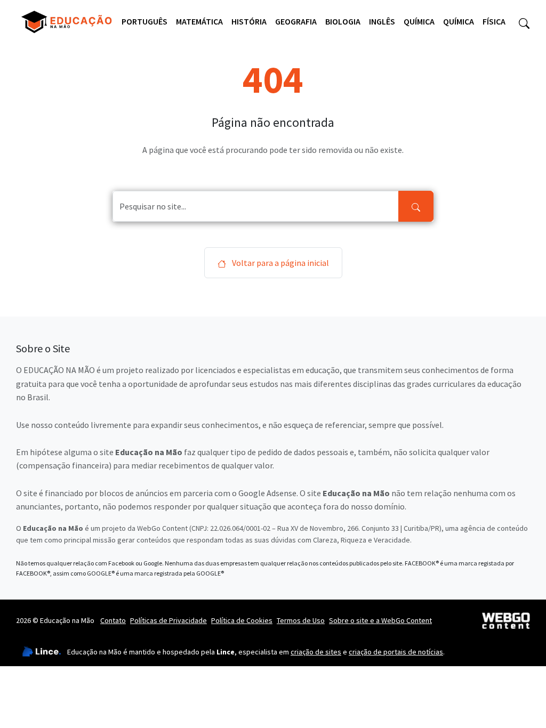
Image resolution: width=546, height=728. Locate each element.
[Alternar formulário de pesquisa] (524, 22)
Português (144, 21)
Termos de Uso (301, 620)
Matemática (199, 21)
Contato (113, 620)
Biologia (342, 21)
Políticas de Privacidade (168, 620)
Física (494, 21)
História (249, 21)
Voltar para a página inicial (279, 262)
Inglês (382, 21)
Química (419, 21)
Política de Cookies (241, 620)
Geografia (296, 21)
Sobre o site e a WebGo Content (380, 620)
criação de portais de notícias (396, 652)
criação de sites (316, 652)
